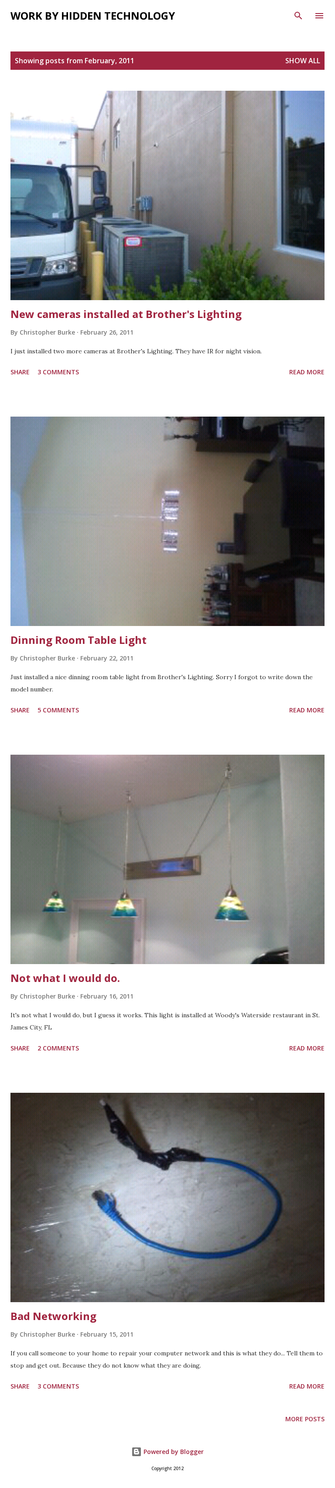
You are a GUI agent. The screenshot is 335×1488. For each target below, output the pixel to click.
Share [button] (20, 372)
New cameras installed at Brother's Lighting (126, 314)
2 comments (58, 1048)
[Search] (298, 15)
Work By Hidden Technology (92, 15)
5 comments (58, 710)
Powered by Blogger (173, 1451)
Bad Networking (53, 1316)
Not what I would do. (65, 978)
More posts (305, 1419)
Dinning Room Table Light (78, 640)
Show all (302, 60)
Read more (307, 372)
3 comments (58, 372)
